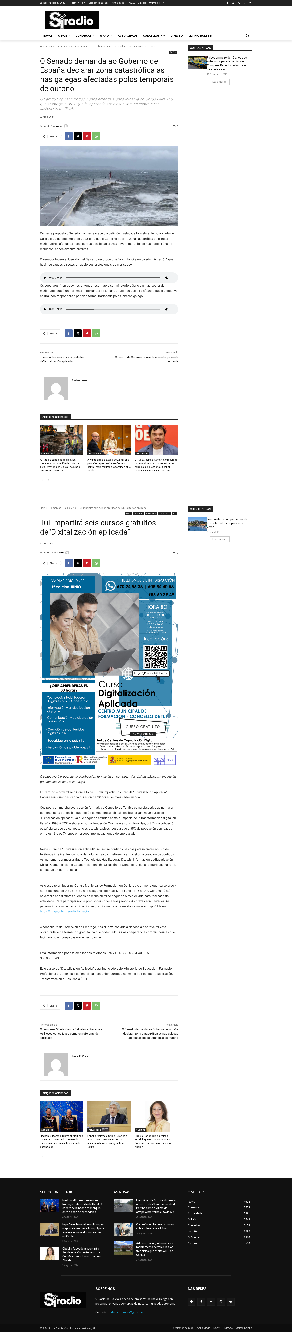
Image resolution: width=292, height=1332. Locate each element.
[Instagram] (233, 3)
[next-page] (48, 480)
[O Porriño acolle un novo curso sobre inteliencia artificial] (123, 1229)
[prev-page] (42, 480)
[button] (247, 35)
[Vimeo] (244, 3)
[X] (239, 3)
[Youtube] (250, 3)
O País (61, 46)
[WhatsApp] (96, 136)
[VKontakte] (231, 1302)
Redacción (57, 125)
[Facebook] (227, 3)
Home (43, 46)
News (52, 46)
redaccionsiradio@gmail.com (127, 1312)
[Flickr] (211, 1302)
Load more (218, 81)
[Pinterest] (87, 136)
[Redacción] (66, 126)
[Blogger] (191, 1302)
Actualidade (47, 453)
